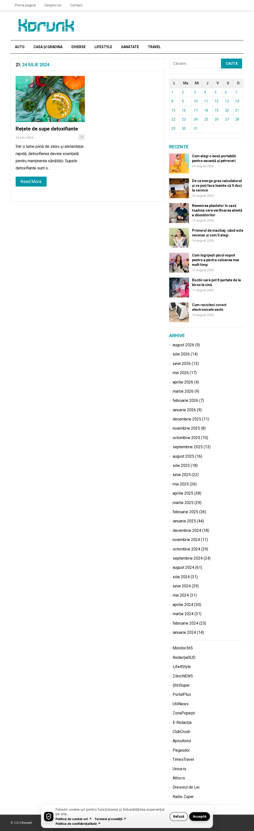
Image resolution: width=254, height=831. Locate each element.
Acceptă (199, 816)
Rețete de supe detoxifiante (47, 129)
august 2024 (183, 567)
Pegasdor (181, 750)
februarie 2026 (185, 400)
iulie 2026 (181, 354)
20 (227, 110)
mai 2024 (181, 595)
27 (227, 119)
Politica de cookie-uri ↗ (74, 819)
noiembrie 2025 (186, 428)
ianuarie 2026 (184, 410)
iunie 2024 (182, 586)
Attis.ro (179, 778)
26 (217, 119)
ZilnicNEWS (183, 676)
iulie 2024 (181, 577)
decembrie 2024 (187, 530)
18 (206, 110)
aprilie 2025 (183, 493)
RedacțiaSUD (184, 657)
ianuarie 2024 (184, 632)
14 (237, 101)
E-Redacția (182, 722)
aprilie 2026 (183, 382)
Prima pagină (25, 5)
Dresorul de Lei (186, 787)
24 (196, 119)
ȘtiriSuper (181, 685)
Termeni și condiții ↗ (110, 819)
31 (196, 128)
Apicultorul (182, 740)
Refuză (178, 816)
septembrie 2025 (188, 447)
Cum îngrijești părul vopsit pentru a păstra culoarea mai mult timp (215, 260)
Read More (31, 181)
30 (184, 128)
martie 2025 (183, 502)
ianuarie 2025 (184, 521)
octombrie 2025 (186, 437)
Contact (76, 5)
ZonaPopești (184, 713)
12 (217, 101)
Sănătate (130, 47)
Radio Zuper (183, 796)
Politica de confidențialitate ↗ (78, 823)
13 (227, 101)
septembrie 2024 (188, 558)
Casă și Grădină (48, 47)
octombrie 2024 (186, 549)
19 (217, 110)
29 (173, 128)
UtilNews (181, 704)
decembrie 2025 (187, 419)
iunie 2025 (182, 474)
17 (196, 110)
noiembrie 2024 (186, 539)
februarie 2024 (185, 623)
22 (173, 119)
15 (173, 110)
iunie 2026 (182, 363)
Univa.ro (179, 769)
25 (206, 119)
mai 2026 (181, 372)
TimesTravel (183, 759)
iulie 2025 (181, 465)
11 (206, 101)
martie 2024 (183, 613)
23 (184, 119)
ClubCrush (181, 731)
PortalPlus (182, 694)
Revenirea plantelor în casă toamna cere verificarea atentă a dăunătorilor (217, 210)
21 (237, 110)
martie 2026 (183, 391)
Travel (154, 47)
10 (196, 101)
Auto (20, 47)
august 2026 (183, 345)
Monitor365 (183, 648)
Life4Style (182, 666)
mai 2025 (181, 484)
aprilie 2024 (183, 604)
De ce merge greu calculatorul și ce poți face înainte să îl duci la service (217, 185)
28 (237, 119)
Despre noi (53, 5)
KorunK (27, 823)
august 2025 (183, 456)
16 (184, 110)
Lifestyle (103, 47)
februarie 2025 (185, 512)
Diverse (78, 47)
